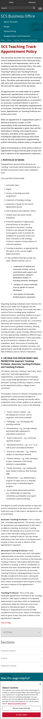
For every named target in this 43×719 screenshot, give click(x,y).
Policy (11, 2)
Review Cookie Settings (21, 708)
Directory (31, 2)
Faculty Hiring (10, 31)
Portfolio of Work (8, 651)
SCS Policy (7, 632)
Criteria (4, 658)
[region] (21, 700)
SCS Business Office (18, 16)
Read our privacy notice (17, 703)
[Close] (40, 684)
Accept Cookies (21, 715)
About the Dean (10, 22)
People (7, 27)
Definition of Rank (8, 666)
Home (3, 40)
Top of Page (6, 622)
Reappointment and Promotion (17, 36)
